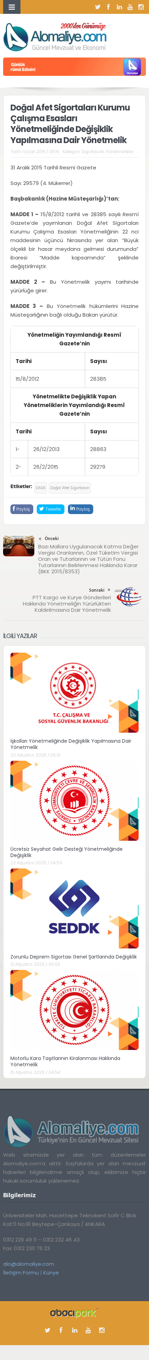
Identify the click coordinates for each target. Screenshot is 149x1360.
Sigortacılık (92, 151)
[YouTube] (130, 7)
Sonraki (96, 590)
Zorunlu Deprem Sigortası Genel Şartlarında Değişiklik (73, 956)
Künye (51, 1272)
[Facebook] (108, 7)
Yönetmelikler (119, 151)
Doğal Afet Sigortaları (69, 488)
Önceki (52, 538)
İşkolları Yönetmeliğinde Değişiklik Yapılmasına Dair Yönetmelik (70, 744)
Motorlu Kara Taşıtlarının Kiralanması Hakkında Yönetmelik (65, 1061)
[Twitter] (98, 7)
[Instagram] (140, 7)
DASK (40, 488)
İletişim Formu (21, 1272)
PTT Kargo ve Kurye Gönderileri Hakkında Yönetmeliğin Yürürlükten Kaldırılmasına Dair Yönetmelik (67, 603)
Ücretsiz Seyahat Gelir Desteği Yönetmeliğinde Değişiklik (66, 852)
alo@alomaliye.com (28, 1264)
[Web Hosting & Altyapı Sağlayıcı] (74, 1312)
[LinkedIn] (119, 7)
